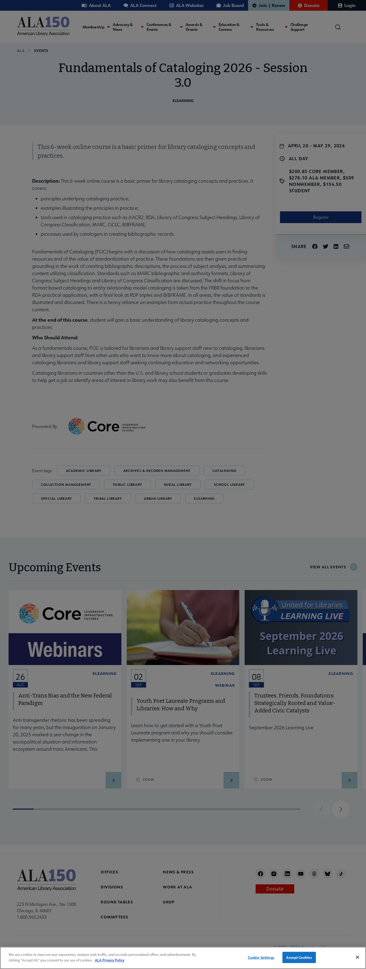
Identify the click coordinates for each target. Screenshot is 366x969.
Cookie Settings (261, 957)
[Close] (357, 957)
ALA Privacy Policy (109, 959)
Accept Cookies (299, 957)
